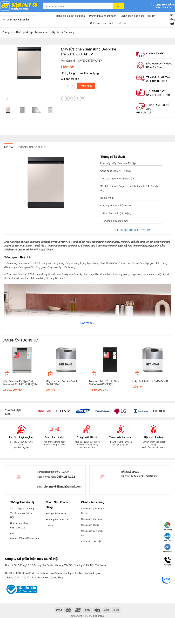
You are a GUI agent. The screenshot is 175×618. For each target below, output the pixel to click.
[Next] (50, 63)
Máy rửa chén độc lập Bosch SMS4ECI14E (62, 383)
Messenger (167, 551)
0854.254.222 (66, 476)
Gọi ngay (167, 558)
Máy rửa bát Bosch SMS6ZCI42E (150, 381)
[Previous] (8, 63)
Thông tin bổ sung (32, 147)
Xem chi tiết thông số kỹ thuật (133, 230)
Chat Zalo (167, 540)
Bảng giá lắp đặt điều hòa (70, 15)
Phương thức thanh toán (102, 15)
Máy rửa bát (41, 32)
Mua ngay (86, 85)
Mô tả (8, 147)
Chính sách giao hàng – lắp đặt (138, 15)
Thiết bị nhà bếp (24, 32)
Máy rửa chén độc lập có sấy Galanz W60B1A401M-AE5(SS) (20, 383)
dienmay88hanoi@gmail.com (63, 486)
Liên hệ (122, 23)
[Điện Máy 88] (19, 6)
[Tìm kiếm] (118, 6)
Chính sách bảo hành (101, 23)
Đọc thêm (86, 323)
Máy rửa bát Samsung (63, 32)
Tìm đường (167, 529)
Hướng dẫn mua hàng (56, 513)
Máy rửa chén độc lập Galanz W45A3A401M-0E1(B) (105, 383)
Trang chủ (8, 32)
